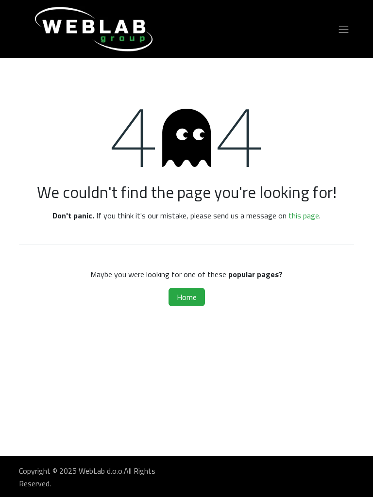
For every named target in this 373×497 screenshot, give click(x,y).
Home (187, 297)
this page (303, 215)
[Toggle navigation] (344, 29)
